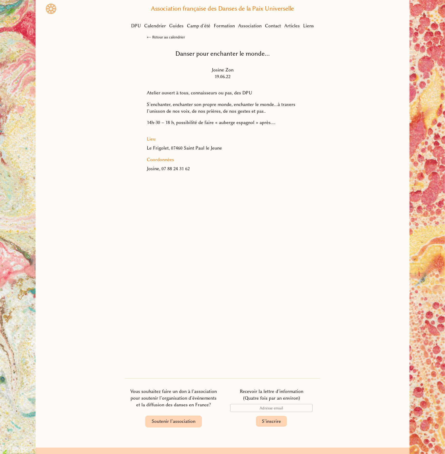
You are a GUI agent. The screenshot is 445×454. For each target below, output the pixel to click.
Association (250, 26)
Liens (308, 26)
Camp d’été (198, 26)
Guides (176, 26)
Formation (224, 26)
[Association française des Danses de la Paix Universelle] (51, 12)
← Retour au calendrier (166, 37)
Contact (273, 26)
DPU (136, 26)
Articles (292, 26)
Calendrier (155, 26)
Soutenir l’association (173, 421)
